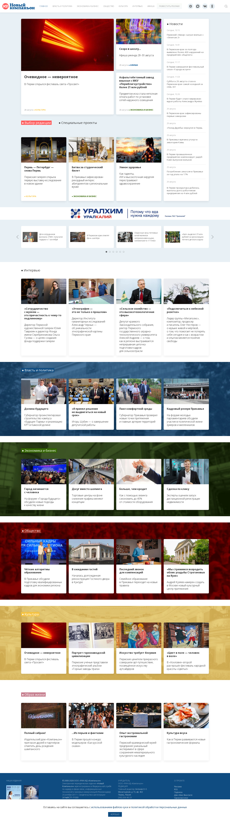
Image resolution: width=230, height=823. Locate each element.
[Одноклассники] (212, 6)
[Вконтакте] (205, 6)
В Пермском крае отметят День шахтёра (98, 236)
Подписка (178, 792)
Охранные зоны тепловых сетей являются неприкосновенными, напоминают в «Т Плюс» (146, 236)
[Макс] (198, 6)
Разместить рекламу (169, 6)
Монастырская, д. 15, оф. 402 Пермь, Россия (130, 793)
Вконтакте (188, 795)
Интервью (137, 6)
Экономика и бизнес (88, 6)
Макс (181, 795)
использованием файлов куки (109, 807)
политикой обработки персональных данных (159, 807)
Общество (108, 6)
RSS (176, 789)
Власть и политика (62, 6)
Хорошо (115, 814)
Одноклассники (181, 798)
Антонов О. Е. (141, 789)
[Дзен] (190, 6)
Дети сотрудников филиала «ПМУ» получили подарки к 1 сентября (51, 237)
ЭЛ (70, 797)
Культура (123, 6)
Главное (43, 6)
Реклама (178, 786)
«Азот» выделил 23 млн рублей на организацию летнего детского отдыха (192, 237)
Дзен (176, 795)
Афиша (150, 6)
